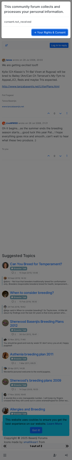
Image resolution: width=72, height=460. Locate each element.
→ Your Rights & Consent (50, 32)
